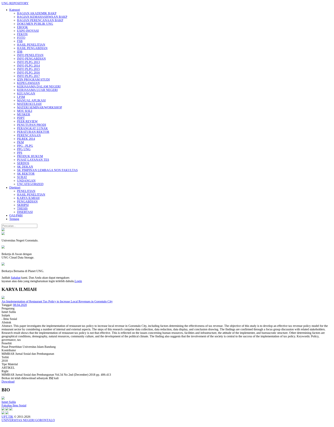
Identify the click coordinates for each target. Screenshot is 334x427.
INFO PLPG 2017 (28, 76)
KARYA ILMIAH (28, 198)
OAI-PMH (16, 215)
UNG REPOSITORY (15, 3)
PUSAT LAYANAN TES (33, 159)
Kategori (14, 9)
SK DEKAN (25, 166)
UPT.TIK (7, 416)
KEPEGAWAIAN (28, 83)
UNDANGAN (26, 180)
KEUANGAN (26, 93)
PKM (20, 142)
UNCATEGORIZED (30, 184)
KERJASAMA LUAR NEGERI (37, 90)
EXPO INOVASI (28, 30)
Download (8, 381)
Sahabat (15, 277)
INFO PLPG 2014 (28, 65)
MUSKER (23, 114)
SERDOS (23, 163)
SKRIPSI (23, 205)
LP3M (21, 97)
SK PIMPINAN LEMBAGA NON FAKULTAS (47, 170)
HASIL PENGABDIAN (32, 48)
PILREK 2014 (26, 138)
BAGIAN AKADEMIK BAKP (36, 13)
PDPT (21, 117)
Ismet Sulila (9, 402)
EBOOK (22, 27)
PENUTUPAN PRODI (31, 124)
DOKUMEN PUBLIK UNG (35, 23)
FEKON (22, 34)
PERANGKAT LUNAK (32, 128)
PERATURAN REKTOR (33, 131)
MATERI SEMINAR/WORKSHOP (39, 107)
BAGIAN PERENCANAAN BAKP (40, 20)
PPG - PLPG (25, 145)
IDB (19, 51)
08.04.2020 (20, 305)
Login (78, 281)
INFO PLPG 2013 (28, 62)
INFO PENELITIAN (30, 55)
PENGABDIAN (27, 201)
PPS (19, 152)
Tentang (14, 219)
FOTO (21, 37)
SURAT (22, 177)
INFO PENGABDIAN (31, 58)
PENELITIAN (26, 191)
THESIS (22, 208)
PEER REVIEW (27, 121)
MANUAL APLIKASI (31, 100)
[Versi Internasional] (3, 230)
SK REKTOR (26, 173)
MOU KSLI (24, 111)
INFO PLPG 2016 (28, 72)
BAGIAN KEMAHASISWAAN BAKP (42, 16)
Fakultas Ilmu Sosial (14, 405)
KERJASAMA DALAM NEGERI (38, 86)
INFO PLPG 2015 (28, 69)
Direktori (14, 187)
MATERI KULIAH (29, 104)
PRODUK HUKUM (30, 156)
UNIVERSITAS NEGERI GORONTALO (28, 420)
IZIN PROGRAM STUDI (33, 79)
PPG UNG (24, 149)
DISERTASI (25, 212)
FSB (20, 41)
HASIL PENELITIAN (31, 44)
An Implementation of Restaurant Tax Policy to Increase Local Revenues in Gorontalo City (57, 301)
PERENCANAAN (29, 135)
